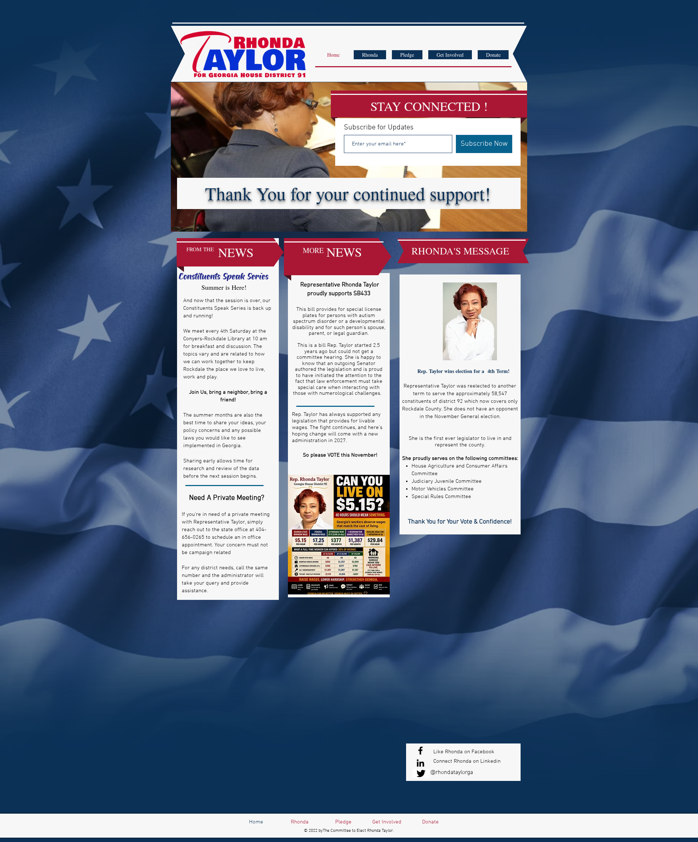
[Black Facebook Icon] (420, 750)
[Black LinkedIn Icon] (420, 763)
